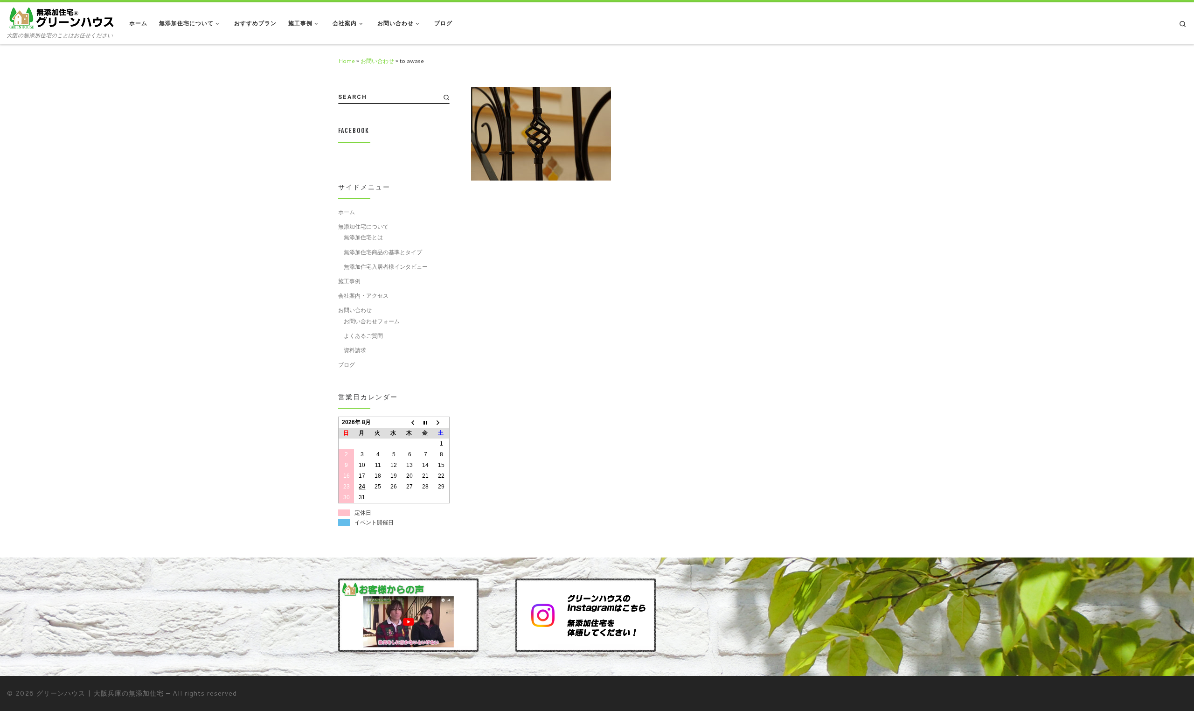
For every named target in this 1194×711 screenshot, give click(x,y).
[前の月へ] (409, 422)
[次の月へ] (441, 422)
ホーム (346, 212)
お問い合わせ (377, 60)
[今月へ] (425, 422)
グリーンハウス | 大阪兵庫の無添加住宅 (100, 693)
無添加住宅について (363, 226)
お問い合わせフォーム (372, 321)
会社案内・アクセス (363, 295)
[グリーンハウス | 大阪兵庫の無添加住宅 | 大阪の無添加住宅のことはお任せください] (61, 17)
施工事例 (349, 281)
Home (346, 60)
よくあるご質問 (363, 335)
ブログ (346, 364)
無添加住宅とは (363, 237)
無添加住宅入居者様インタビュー (386, 266)
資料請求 (355, 350)
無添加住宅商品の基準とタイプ (383, 252)
